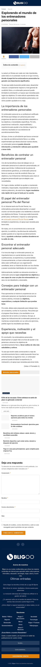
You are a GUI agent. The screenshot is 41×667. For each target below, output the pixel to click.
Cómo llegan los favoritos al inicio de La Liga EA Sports (20, 585)
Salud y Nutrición (20, 628)
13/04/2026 (7, 445)
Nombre (4, 498)
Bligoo (14, 663)
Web (2, 516)
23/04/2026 (14, 429)
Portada (3, 9)
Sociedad (34, 617)
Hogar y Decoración (20, 618)
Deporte (10, 9)
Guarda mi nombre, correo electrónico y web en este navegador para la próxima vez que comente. (21, 526)
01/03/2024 (4, 24)
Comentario (6, 473)
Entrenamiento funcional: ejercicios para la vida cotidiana (25, 425)
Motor (20, 622)
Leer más (6, 411)
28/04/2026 (14, 420)
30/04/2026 (5, 402)
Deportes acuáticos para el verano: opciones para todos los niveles (23, 417)
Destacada (7, 623)
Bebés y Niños (7, 617)
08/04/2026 (7, 453)
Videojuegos (34, 626)
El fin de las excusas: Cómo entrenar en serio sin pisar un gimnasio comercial (19, 398)
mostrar (22, 65)
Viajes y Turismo (34, 623)
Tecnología (34, 620)
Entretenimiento (7, 626)
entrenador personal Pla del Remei (16, 219)
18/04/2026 (7, 438)
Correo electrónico (8, 507)
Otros (20, 625)
